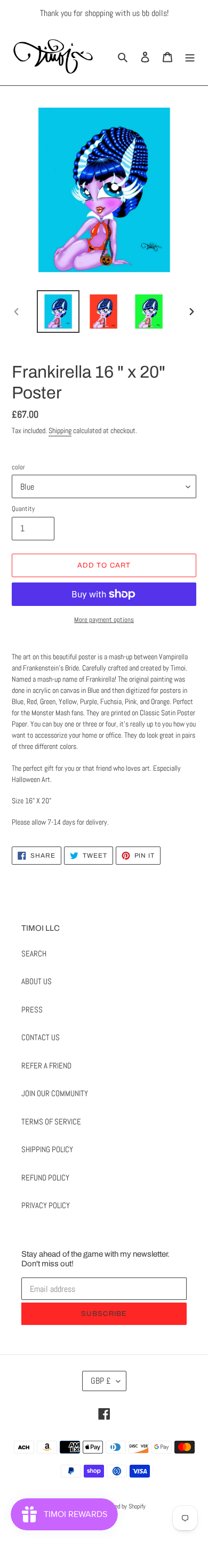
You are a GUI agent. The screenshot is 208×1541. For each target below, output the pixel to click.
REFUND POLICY (45, 1177)
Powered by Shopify (123, 1506)
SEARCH (33, 953)
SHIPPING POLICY (47, 1149)
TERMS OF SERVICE (51, 1121)
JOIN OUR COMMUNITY (54, 1093)
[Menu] (190, 56)
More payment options (104, 619)
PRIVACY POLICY (45, 1205)
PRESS (32, 1009)
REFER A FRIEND (46, 1065)
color (18, 467)
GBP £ (101, 1380)
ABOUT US (36, 981)
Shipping (60, 430)
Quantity (23, 508)
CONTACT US (40, 1037)
